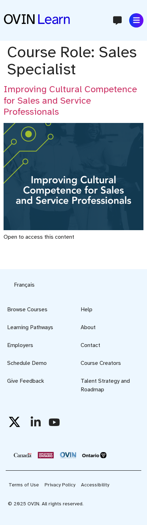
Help (86, 309)
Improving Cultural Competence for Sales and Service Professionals (70, 100)
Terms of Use (24, 485)
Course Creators (101, 363)
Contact (90, 345)
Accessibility (95, 485)
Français (24, 284)
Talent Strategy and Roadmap (105, 385)
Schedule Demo (27, 363)
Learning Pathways (30, 327)
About (88, 327)
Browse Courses (27, 309)
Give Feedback (25, 381)
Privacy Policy (60, 485)
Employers (20, 345)
